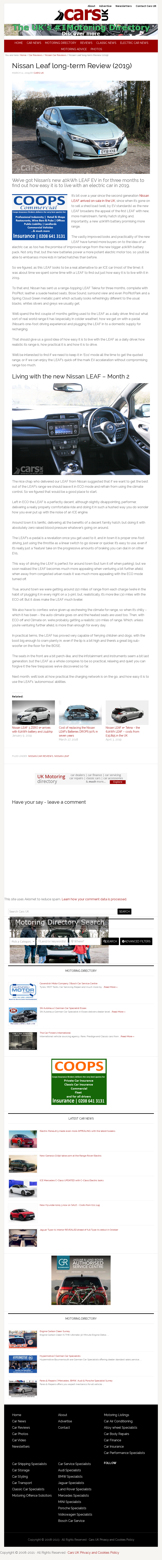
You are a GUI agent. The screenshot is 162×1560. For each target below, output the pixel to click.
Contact (64, 1427)
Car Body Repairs (116, 1434)
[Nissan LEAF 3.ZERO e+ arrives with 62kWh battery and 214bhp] (33, 712)
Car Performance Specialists (124, 1453)
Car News (19, 1421)
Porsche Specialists (72, 1508)
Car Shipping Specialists (29, 1464)
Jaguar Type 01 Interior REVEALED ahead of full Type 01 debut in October (79, 1229)
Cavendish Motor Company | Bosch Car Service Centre (68, 983)
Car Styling (20, 1476)
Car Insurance (114, 1446)
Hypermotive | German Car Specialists (60, 1356)
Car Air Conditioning (118, 1421)
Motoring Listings (116, 1415)
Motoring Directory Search (81, 924)
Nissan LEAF (61, 756)
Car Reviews (21, 1427)
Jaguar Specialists (71, 1483)
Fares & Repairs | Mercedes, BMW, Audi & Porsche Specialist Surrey (76, 1380)
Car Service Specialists (74, 1464)
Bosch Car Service (71, 1521)
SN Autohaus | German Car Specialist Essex (63, 1008)
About (62, 1415)
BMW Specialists (70, 1476)
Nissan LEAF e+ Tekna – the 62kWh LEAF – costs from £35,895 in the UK (123, 731)
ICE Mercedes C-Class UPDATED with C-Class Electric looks (72, 1180)
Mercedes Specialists (73, 1495)
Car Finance (112, 1440)
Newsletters (21, 1446)
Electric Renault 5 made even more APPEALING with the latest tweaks (77, 1131)
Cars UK (81, 15)
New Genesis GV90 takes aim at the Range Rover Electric (71, 1155)
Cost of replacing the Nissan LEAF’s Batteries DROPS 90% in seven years (78, 731)
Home (16, 1415)
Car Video (19, 1440)
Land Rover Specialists (74, 1489)
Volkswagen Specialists (75, 1514)
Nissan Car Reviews (40, 756)
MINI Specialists (69, 1502)
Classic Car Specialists (28, 1489)
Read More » (111, 987)
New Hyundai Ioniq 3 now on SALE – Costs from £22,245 (70, 1205)
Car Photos (20, 1434)
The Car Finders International (55, 1032)
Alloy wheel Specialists (120, 1427)
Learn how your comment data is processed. (94, 899)
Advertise (65, 1421)
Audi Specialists (69, 1470)
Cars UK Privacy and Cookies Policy (111, 1539)
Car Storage (20, 1470)
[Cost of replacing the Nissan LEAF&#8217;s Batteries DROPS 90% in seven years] (80, 712)
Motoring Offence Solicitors (32, 1495)
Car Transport (22, 1483)
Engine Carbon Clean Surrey (55, 1331)
